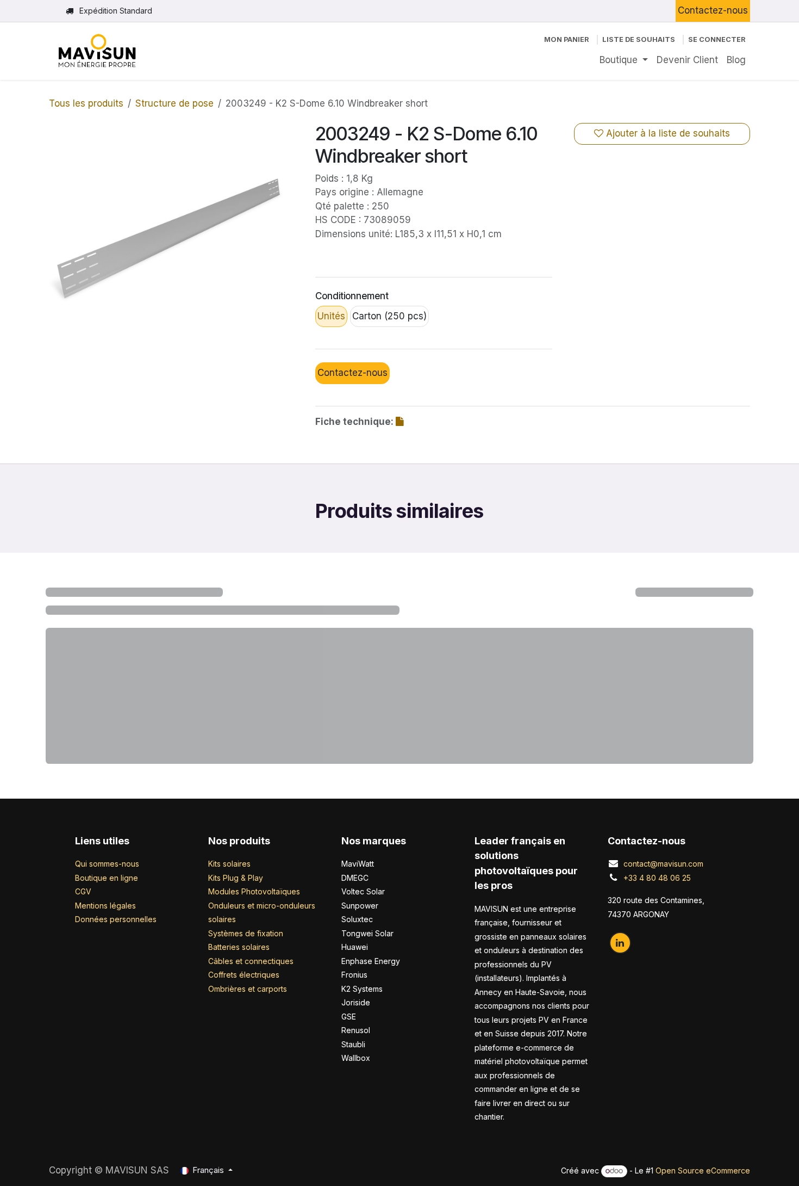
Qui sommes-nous (107, 863)
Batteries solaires (239, 947)
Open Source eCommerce (703, 1170)
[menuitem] (623, 60)
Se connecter (717, 39)
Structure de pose (174, 103)
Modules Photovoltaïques (254, 891)
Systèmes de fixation (245, 933)
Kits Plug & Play (235, 877)
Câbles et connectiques (251, 961)
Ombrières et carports (247, 988)
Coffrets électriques (243, 974)
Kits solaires (229, 863)
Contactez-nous (713, 10)
